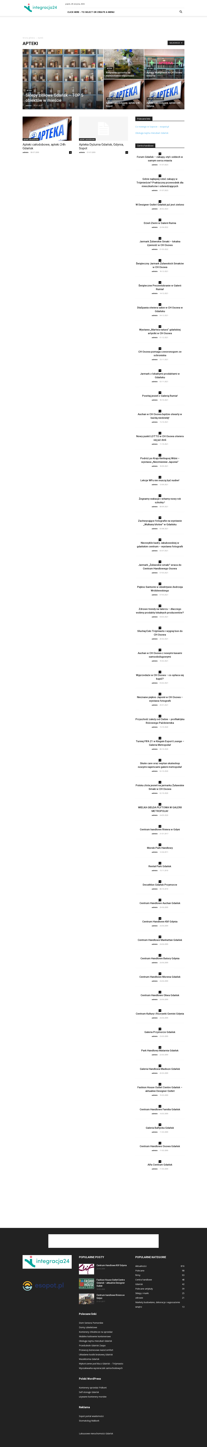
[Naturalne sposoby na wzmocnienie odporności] (124, 64)
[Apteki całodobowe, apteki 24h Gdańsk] (47, 129)
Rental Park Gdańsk (160, 866)
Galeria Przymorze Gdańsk (159, 1032)
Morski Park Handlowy (160, 847)
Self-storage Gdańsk (89, 1392)
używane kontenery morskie (93, 1396)
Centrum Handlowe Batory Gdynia (159, 958)
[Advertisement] (103, 26)
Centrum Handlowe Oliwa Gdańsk (160, 995)
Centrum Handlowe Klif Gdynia (159, 921)
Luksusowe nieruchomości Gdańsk (96, 1433)
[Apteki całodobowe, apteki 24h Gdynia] (164, 94)
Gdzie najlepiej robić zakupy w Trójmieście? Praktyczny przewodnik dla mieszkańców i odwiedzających (159, 182)
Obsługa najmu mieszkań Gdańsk (152, 133)
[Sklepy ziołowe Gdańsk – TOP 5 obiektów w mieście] (63, 84)
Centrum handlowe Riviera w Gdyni (160, 829)
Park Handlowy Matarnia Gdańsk (160, 1050)
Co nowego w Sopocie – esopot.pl (152, 126)
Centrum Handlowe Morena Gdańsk (159, 976)
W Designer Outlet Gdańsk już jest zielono (160, 204)
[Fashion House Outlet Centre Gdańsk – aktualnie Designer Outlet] (86, 1283)
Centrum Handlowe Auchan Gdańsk (160, 903)
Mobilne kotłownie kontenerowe (95, 1336)
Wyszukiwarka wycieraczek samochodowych (101, 1368)
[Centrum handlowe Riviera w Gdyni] (86, 1299)
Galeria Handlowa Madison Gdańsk (160, 1068)
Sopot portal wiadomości (91, 1416)
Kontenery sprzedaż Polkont (93, 1387)
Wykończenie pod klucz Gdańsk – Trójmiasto (101, 1363)
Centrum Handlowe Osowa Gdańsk (160, 1146)
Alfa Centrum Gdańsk (160, 1164)
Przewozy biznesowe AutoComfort (96, 1350)
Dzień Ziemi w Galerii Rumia (160, 223)
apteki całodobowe (114, 99)
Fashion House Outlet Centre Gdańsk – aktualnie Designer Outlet (111, 1283)
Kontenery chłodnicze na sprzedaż (96, 1331)
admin (29, 105)
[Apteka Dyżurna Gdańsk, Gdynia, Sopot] (103, 129)
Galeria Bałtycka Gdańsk (160, 1127)
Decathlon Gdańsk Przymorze (160, 884)
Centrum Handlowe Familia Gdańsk (160, 1109)
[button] (180, 12)
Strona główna (29, 38)
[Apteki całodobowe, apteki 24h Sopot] (124, 94)
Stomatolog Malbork (89, 1420)
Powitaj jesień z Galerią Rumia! (160, 395)
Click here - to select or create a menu (90, 12)
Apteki (29, 90)
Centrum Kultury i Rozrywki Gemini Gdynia (160, 1013)
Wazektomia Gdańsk (89, 1359)
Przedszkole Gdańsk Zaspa (92, 1345)
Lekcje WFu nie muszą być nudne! (159, 480)
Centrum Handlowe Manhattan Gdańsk (160, 939)
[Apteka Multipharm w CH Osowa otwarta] (164, 64)
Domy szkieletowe (88, 1327)
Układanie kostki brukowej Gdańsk (96, 1354)
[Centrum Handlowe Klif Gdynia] (86, 1269)
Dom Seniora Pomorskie (91, 1322)
